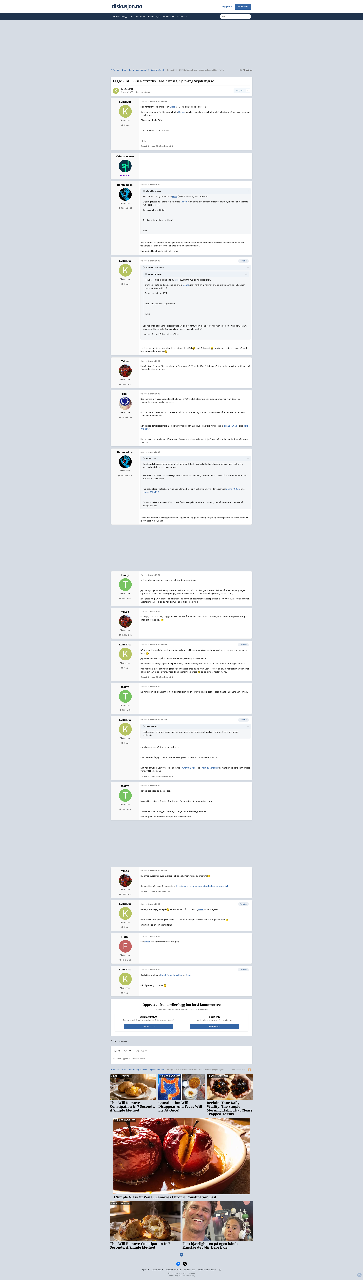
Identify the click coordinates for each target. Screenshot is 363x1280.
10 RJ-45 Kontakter (210, 768)
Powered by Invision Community (181, 1276)
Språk (145, 1269)
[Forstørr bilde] (193, 348)
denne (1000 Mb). (151, 492)
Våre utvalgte (168, 16)
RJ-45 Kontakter (174, 975)
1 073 (124, 960)
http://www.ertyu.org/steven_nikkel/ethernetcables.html (202, 886)
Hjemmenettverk (142, 92)
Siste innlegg (121, 16)
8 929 (123, 208)
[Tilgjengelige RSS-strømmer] (249, 1070)
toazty (125, 575)
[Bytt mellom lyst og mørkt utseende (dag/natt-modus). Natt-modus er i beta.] (220, 1269)
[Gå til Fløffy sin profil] (125, 946)
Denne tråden (238, 16)
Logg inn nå (214, 1026)
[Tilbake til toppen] (181, 1255)
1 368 (123, 417)
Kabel (163, 975)
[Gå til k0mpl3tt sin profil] (116, 91)
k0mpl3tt (128, 89)
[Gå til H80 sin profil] (125, 403)
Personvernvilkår (174, 1269)
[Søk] (248, 16)
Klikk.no (192, 1273)
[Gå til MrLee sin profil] (125, 370)
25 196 (124, 384)
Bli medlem (243, 7)
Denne (181, 112)
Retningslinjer (154, 16)
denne (147, 941)
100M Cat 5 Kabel (189, 768)
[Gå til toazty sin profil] (125, 584)
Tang (188, 975)
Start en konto (148, 1026)
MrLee (125, 361)
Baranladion (125, 184)
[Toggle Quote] (144, 191)
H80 (125, 393)
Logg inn (226, 6)
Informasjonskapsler (207, 1269)
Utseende (157, 1269)
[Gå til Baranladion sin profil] (125, 194)
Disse (172, 107)
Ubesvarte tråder (137, 16)
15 (124, 125)
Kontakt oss (189, 1269)
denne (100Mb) (231, 426)
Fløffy (124, 936)
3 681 (124, 598)
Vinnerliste (182, 16)
